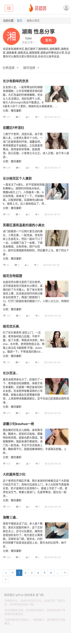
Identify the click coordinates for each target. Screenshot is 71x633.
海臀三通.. (10, 517)
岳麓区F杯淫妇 (13, 128)
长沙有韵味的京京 (16, 81)
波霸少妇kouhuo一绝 (18, 424)
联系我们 (9, 594)
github (20, 594)
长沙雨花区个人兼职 (17, 178)
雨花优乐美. (11, 326)
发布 (48, 40)
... (58, 572)
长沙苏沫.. (10, 373)
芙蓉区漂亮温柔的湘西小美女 (24, 225)
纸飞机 (40, 594)
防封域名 (29, 594)
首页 (19, 20)
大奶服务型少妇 (14, 474)
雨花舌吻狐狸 (12, 276)
